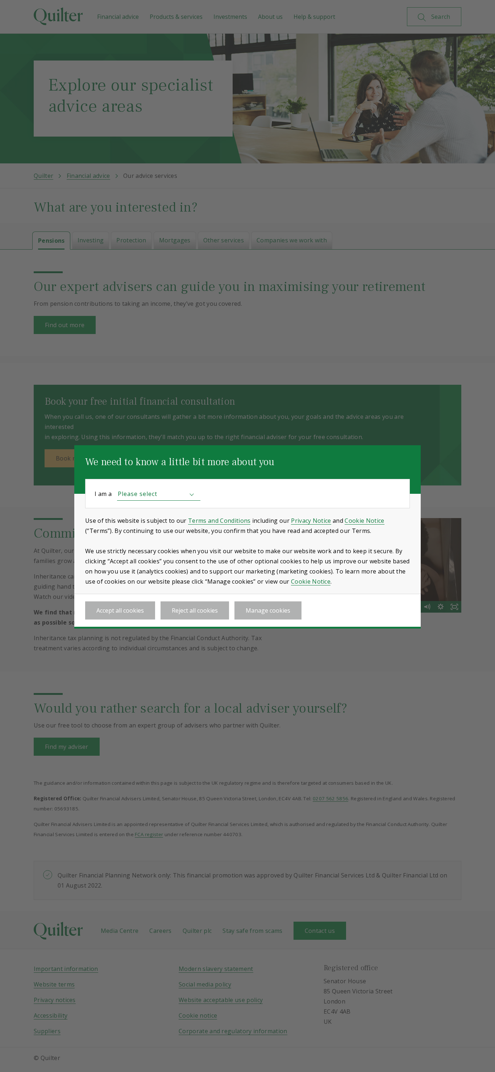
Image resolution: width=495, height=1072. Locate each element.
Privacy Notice (311, 521)
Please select (137, 494)
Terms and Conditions (219, 521)
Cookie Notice (364, 521)
